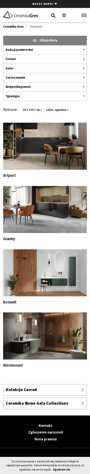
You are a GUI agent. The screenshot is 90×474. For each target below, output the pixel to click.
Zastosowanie (15, 77)
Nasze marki (45, 4)
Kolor (9, 68)
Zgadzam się (61, 469)
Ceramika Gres (13, 26)
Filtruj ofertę (48, 40)
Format (11, 59)
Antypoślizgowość (18, 87)
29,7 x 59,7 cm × (32, 109)
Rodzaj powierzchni (19, 50)
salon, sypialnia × (57, 109)
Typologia (12, 96)
